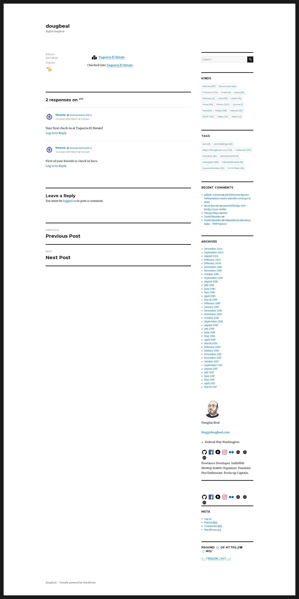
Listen (236, 98)
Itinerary (209, 98)
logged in (69, 201)
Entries (210, 522)
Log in (207, 518)
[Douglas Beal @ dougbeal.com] (245, 452)
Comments (213, 526)
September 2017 (213, 365)
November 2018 (213, 314)
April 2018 (209, 339)
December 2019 (213, 267)
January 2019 (211, 307)
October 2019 (211, 274)
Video (222, 116)
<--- (203, 558)
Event (226, 92)
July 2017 (209, 372)
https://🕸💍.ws (216, 558)
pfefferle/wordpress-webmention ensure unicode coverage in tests (227, 198)
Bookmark (227, 86)
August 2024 (211, 256)
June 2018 (209, 332)
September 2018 (213, 321)
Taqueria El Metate (111, 57)
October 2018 (211, 317)
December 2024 (213, 248)
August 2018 (211, 325)
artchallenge (223, 143)
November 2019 (212, 270)
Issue (239, 92)
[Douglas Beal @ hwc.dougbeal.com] (204, 457)
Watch (236, 116)
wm (225, 213)
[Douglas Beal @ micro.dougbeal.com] (238, 452)
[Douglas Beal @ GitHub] (204, 452)
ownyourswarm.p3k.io (81, 115)
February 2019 (212, 303)
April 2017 (209, 383)
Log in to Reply (56, 133)
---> (228, 558)
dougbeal (58, 26)
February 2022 (212, 259)
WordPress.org (212, 529)
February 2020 (212, 263)
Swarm (60, 115)
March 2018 (210, 343)
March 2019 (210, 299)
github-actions (212, 194)
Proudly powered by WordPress (78, 582)
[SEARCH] (250, 59)
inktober (210, 156)
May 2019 (209, 292)
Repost (236, 110)
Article (209, 86)
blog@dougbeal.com (215, 432)
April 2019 (209, 296)
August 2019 (211, 281)
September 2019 (213, 277)
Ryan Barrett (211, 205)
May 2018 (209, 336)
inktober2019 (229, 156)
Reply (221, 110)
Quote (238, 104)
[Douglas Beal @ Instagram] (224, 452)
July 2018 (209, 328)
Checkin (50, 62)
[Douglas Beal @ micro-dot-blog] (218, 452)
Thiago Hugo (211, 213)
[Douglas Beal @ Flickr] (231, 452)
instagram (211, 162)
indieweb (243, 150)
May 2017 (209, 379)
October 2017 (211, 361)
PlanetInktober (232, 162)
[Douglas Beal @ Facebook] (211, 452)
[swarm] (47, 69)
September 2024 (213, 252)
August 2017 (211, 368)
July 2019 (209, 285)
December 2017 (212, 354)
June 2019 (209, 288)
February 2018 (212, 347)
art (206, 143)
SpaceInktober (213, 168)
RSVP (208, 116)
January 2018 (211, 350)
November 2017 (212, 357)
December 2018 (213, 310)
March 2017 (210, 387)
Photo (222, 104)
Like (222, 98)
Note (208, 104)
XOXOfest (236, 168)
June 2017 (209, 376)
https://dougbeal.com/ (217, 150)
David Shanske (212, 216)
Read (207, 110)
